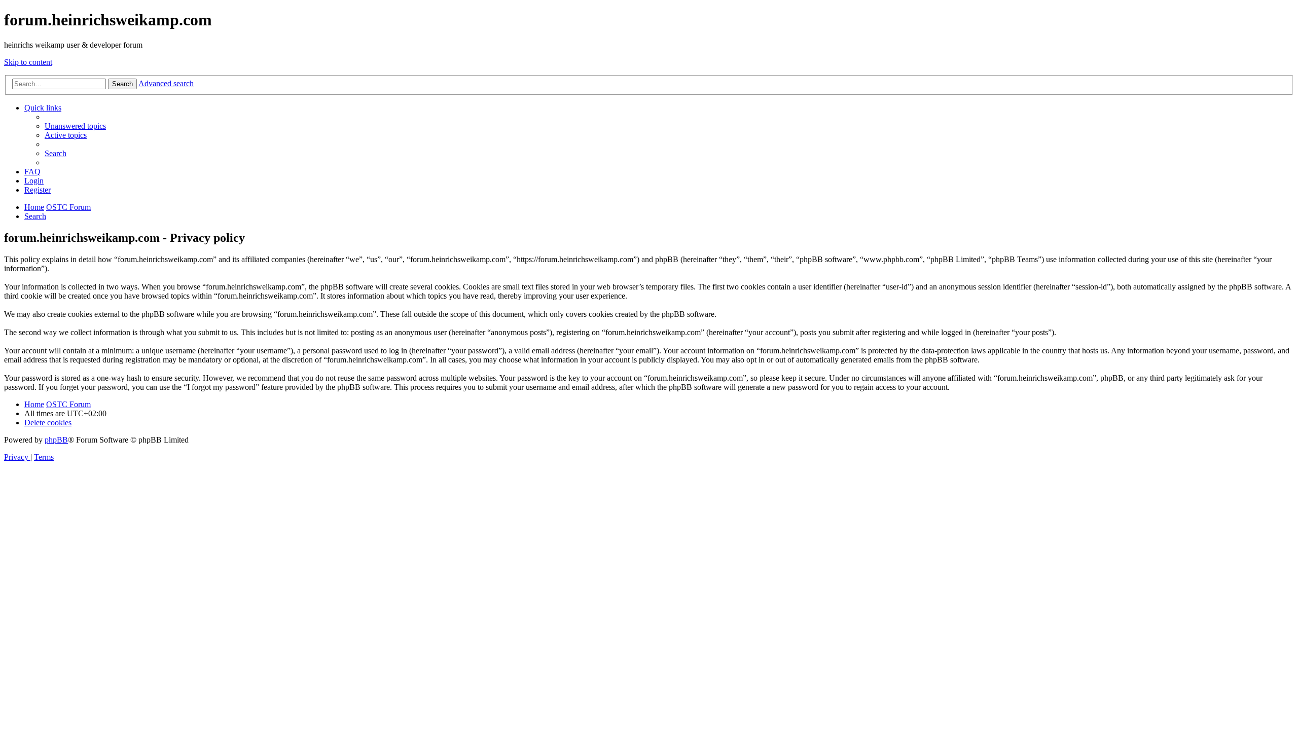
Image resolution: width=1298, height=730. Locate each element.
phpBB (56, 439)
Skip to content (28, 62)
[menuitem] (75, 126)
